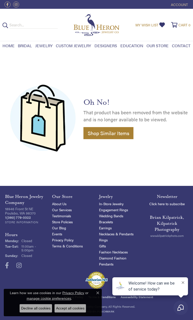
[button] (179, 4)
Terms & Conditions (67, 245)
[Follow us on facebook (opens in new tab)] (8, 5)
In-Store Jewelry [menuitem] (111, 203)
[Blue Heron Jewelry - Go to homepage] (97, 25)
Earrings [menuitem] (105, 227)
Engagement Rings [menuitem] (113, 209)
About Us (59, 203)
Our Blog (59, 227)
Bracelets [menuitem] (106, 221)
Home (9, 45)
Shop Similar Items (108, 133)
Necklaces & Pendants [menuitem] (116, 233)
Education (131, 45)
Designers (105, 45)
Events (57, 233)
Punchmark (105, 311)
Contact (181, 45)
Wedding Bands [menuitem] (111, 215)
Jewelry (44, 45)
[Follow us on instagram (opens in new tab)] (16, 5)
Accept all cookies (70, 308)
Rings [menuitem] (103, 239)
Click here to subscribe (167, 203)
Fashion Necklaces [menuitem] (113, 251)
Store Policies (62, 221)
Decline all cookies (36, 308)
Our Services (62, 209)
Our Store (158, 45)
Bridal (25, 45)
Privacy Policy (63, 239)
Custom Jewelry (73, 45)
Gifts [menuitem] (102, 245)
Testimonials (61, 215)
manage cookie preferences (49, 298)
